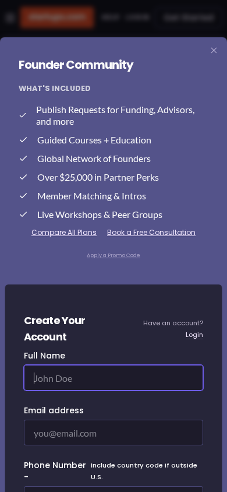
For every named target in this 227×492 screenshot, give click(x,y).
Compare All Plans (64, 232)
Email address (54, 410)
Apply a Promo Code (113, 255)
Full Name (44, 355)
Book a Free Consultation (151, 232)
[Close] (214, 50)
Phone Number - (110, 471)
